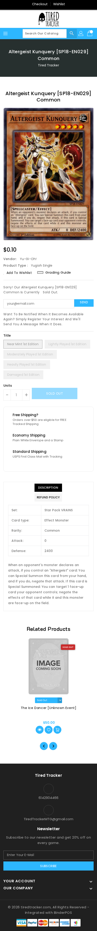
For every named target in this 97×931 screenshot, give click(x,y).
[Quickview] (40, 730)
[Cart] (90, 33)
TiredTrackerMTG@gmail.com (49, 819)
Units (7, 385)
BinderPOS (63, 912)
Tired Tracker (48, 65)
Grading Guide (58, 272)
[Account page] (81, 33)
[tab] (48, 488)
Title (7, 335)
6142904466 (49, 797)
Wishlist (59, 4)
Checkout (40, 4)
